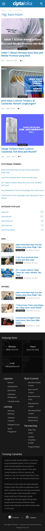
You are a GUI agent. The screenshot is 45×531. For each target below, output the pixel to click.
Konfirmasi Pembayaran (12, 395)
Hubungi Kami (13, 386)
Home (3, 10)
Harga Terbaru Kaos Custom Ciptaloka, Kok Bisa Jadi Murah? (19, 150)
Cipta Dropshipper (20, 229)
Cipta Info (20, 212)
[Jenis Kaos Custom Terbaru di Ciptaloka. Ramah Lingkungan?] (22, 82)
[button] (41, 3)
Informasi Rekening (11, 412)
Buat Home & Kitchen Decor (33, 419)
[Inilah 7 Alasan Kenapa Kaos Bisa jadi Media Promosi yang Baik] (22, 34)
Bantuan (11, 382)
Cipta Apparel (22, 49)
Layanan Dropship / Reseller (32, 440)
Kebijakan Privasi (14, 425)
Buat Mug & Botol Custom (34, 412)
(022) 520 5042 (33, 348)
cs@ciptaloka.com (12, 365)
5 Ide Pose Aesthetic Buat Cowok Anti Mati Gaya (19, 177)
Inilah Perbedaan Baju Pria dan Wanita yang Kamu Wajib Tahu (20, 171)
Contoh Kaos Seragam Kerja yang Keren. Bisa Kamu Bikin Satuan (28, 320)
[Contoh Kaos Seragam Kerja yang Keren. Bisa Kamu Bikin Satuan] (7, 320)
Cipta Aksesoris (20, 221)
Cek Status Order (14, 401)
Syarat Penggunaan (12, 430)
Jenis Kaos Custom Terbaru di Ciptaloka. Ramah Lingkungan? (18, 102)
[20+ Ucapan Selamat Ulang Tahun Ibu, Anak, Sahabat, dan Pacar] (7, 273)
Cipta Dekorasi (20, 225)
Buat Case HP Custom (33, 391)
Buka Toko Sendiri (32, 431)
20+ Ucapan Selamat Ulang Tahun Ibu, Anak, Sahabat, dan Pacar (21, 183)
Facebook (15, 517)
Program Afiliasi (34, 447)
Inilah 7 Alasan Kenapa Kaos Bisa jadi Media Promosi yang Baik (22, 54)
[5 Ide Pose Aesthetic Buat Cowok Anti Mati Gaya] (7, 260)
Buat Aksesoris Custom (33, 405)
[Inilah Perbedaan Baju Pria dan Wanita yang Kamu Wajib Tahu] (7, 247)
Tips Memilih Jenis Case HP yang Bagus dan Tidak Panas (22, 190)
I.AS (2, 60)
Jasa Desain (12, 390)
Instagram (33, 517)
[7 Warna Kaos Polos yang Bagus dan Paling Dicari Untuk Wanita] (7, 308)
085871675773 (12, 348)
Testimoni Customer (11, 419)
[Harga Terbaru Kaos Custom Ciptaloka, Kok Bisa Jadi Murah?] (22, 130)
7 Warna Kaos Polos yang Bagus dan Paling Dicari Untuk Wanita (22, 196)
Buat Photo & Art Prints (34, 398)
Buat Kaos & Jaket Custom (34, 384)
